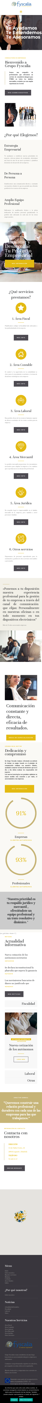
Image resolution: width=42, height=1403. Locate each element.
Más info (21, 337)
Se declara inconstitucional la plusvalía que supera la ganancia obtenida (21, 970)
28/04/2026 (9, 961)
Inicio (6, 1271)
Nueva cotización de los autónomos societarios (16, 956)
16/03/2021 (9, 986)
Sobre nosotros (9, 1273)
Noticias (7, 1277)
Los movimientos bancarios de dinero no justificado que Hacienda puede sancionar (19, 983)
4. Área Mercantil (21, 457)
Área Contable (9, 1327)
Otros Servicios (9, 1335)
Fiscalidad (8, 1309)
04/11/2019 (9, 974)
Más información (26, 1400)
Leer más (21, 1059)
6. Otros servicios (21, 549)
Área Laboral (9, 1329)
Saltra (7, 1283)
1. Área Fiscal (21, 319)
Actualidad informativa (21, 1039)
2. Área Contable (21, 365)
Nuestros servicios (10, 1275)
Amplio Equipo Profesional (14, 202)
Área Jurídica (9, 1333)
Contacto (8, 1279)
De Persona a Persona (13, 175)
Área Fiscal (8, 1325)
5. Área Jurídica (21, 503)
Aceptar (14, 1400)
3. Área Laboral (21, 411)
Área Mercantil (9, 1331)
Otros (6, 1313)
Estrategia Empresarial (12, 147)
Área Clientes (9, 1281)
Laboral (7, 1311)
